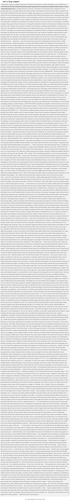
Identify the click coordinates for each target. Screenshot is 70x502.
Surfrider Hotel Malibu (48, 4)
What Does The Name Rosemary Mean (31, 4)
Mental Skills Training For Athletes (11, 4)
